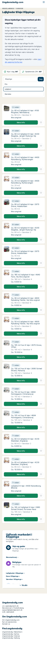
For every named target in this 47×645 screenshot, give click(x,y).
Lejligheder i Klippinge (14, 573)
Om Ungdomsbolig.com (10, 620)
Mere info (21, 122)
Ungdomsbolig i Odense (11, 636)
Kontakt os (6, 624)
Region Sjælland (8, 8)
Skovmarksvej (11, 557)
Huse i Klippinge (12, 576)
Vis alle (24, 585)
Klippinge (19, 8)
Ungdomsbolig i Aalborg (11, 638)
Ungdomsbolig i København (12, 632)
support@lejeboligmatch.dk (12, 610)
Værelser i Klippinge (14, 579)
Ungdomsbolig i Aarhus (10, 634)
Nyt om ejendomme (9, 622)
